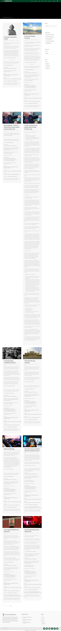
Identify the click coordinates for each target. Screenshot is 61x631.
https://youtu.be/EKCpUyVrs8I (28, 566)
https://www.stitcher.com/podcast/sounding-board (32, 101)
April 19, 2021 (26, 364)
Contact (49, 1)
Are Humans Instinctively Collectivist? (31, 530)
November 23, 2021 (27, 130)
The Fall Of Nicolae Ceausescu (29, 361)
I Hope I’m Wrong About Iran (50, 36)
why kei (8, 469)
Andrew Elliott (12, 40)
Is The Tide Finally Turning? (29, 37)
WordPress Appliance (27, 630)
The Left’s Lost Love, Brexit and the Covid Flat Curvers (32, 450)
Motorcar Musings (9, 449)
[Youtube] (49, 629)
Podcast (36, 1)
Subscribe (54, 1)
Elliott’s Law (17, 462)
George (28, 381)
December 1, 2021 (6, 130)
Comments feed (48, 65)
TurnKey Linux (34, 630)
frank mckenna (29, 62)
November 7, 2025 (6, 40)
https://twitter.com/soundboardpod (29, 85)
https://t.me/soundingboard (28, 80)
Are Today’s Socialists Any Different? (11, 530)
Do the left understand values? (10, 38)
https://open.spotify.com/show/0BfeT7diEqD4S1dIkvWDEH (33, 98)
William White (29, 551)
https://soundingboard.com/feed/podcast (10, 68)
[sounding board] (7, 1)
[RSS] (52, 629)
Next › (11, 605)
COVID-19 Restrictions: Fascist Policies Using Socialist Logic (30, 127)
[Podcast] (55, 629)
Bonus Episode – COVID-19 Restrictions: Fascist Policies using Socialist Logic (11, 127)
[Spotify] (47, 629)
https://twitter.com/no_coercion (32, 86)
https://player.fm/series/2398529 (32, 103)
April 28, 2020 (6, 533)
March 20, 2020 (26, 533)
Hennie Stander (9, 57)
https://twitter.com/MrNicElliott (30, 87)
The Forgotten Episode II (49, 38)
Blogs (37, 130)
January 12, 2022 (26, 39)
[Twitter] (44, 629)
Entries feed (47, 63)
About (46, 1)
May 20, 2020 (26, 452)
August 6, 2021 (6, 364)
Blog (39, 1)
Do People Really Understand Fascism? (10, 361)
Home (32, 1)
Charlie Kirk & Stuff (48, 43)
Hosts (42, 1)
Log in (46, 61)
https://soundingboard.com (10, 65)
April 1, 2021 (5, 450)
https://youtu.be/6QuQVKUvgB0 (29, 481)
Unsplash (14, 57)
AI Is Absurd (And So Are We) (50, 34)
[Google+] (57, 629)
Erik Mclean (29, 465)
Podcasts (16, 40)
